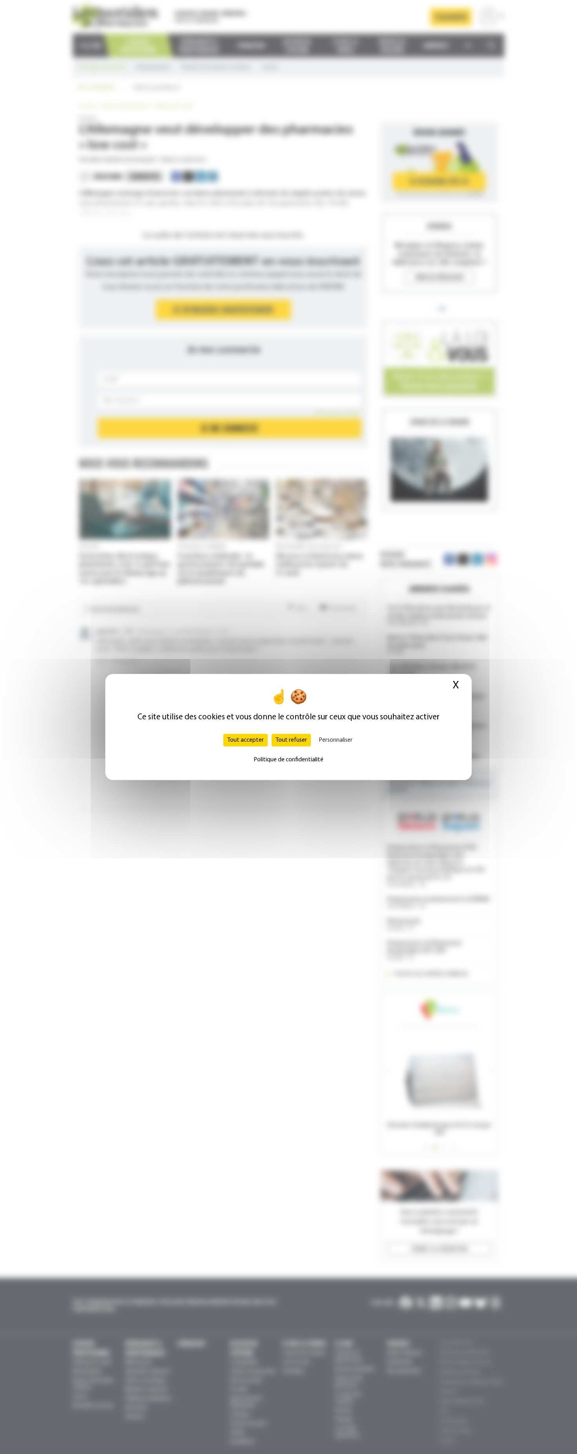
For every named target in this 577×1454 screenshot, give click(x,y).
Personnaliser (335, 740)
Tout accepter (245, 740)
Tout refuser (291, 740)
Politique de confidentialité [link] (288, 760)
